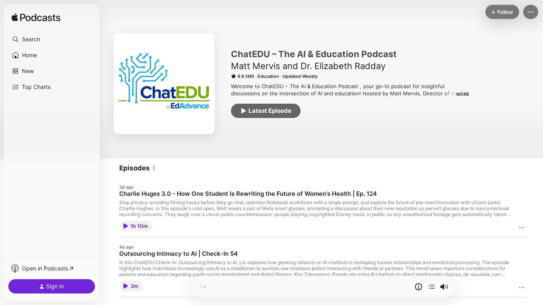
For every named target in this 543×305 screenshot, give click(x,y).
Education (268, 76)
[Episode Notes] (418, 286)
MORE (462, 94)
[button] (52, 39)
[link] (137, 168)
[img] (36, 18)
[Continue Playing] (431, 286)
